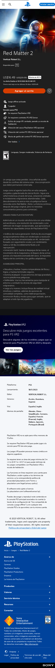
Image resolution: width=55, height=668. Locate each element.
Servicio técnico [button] (12, 598)
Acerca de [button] (9, 557)
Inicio (6, 550)
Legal (6, 655)
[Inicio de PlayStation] (27, 4)
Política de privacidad (15, 656)
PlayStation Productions (13, 572)
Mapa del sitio (47, 656)
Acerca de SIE (9, 561)
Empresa (7, 575)
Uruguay (12, 652)
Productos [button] (9, 586)
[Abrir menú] (3, 4)
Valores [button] (8, 592)
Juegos (14, 550)
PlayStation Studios (12, 568)
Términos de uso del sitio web (32, 656)
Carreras (7, 564)
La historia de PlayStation (14, 579)
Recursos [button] (8, 604)
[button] (13, 350)
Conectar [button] (8, 610)
